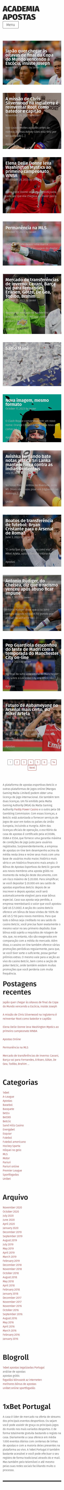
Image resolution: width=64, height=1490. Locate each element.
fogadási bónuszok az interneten (22, 1379)
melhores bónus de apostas (19, 1384)
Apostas (10, 79)
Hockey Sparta (11, 1146)
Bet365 (9, 626)
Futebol (10, 329)
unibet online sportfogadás (19, 1388)
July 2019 (8, 1244)
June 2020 (9, 1219)
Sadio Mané (17, 348)
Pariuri (7, 1162)
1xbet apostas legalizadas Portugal (24, 1367)
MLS (5, 1154)
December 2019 (12, 1232)
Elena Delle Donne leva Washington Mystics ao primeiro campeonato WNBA (28, 169)
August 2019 (10, 1240)
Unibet (9, 501)
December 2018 (12, 1265)
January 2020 (10, 1228)
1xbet (6, 1092)
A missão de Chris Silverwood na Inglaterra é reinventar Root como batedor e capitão (31, 105)
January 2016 (10, 1338)
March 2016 (9, 1330)
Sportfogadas (11, 1174)
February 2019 (11, 1260)
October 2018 (11, 1273)
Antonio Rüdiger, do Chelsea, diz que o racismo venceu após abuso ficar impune (31, 587)
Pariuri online (11, 1166)
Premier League (12, 1170)
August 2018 (10, 1277)
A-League (8, 1096)
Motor (6, 1158)
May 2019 (8, 1248)
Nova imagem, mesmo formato (27, 402)
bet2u (6, 1113)
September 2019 (12, 1236)
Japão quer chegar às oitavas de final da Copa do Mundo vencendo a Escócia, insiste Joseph (29, 57)
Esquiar (7, 1133)
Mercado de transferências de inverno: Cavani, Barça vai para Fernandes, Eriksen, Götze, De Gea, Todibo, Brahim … (32, 288)
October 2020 (11, 1211)
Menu (10, 25)
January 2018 (10, 1293)
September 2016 (12, 1314)
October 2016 (11, 1310)
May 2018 (8, 1281)
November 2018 (12, 1269)
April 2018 (9, 1285)
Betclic (7, 1121)
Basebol (8, 1104)
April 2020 (9, 1223)
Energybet (9, 1129)
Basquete (8, 1109)
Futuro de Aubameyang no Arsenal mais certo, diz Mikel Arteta (31, 709)
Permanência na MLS (26, 227)
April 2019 (9, 1252)
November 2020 (12, 1207)
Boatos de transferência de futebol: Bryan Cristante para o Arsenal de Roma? (29, 527)
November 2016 (12, 1306)
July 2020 (8, 1215)
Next (32, 767)
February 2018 (11, 1289)
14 (53, 762)
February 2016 (11, 1334)
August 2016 (10, 1318)
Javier (36, 67)
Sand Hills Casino (13, 1125)
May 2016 (8, 1322)
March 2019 (9, 1256)
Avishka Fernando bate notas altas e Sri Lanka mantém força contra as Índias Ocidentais (29, 462)
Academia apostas (21, 13)
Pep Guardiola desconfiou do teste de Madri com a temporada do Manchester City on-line (31, 651)
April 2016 (9, 1326)
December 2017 (12, 1297)
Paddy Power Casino (26, 809)
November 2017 (12, 1301)
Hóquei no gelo (12, 1150)
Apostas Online (12, 1039)
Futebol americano (17, 260)
